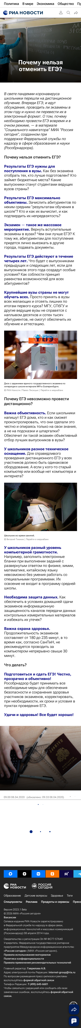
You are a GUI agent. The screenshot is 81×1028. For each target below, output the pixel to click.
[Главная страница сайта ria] (22, 13)
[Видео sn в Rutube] (66, 874)
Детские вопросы (36, 895)
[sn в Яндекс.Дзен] (24, 874)
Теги (70, 895)
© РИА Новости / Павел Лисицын (21, 390)
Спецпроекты (13, 901)
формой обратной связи (38, 980)
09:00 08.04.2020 (14, 797)
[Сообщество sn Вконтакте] (38, 874)
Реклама (31, 901)
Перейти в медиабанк (51, 390)
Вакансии (10, 917)
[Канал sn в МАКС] (10, 874)
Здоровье (57, 895)
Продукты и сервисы (55, 901)
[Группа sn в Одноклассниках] (52, 874)
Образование (12, 895)
